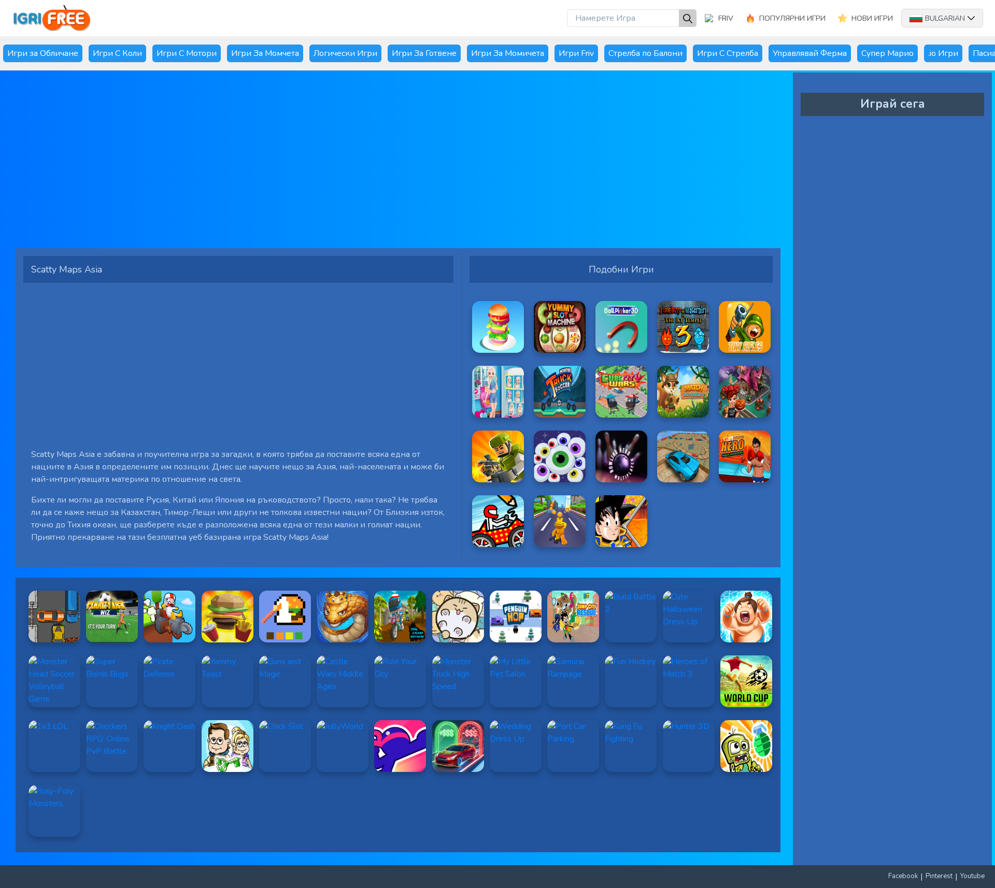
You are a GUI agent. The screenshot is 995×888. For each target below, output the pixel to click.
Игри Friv (576, 53)
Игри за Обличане (42, 53)
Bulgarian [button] (945, 18)
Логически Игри (345, 53)
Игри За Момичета (507, 53)
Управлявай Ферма (810, 53)
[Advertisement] (334, 163)
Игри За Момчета (265, 53)
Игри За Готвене (424, 53)
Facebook (903, 876)
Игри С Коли (117, 53)
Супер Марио (887, 53)
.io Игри (943, 53)
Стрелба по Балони (645, 53)
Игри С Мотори (187, 53)
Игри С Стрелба (727, 53)
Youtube (972, 876)
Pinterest (939, 876)
